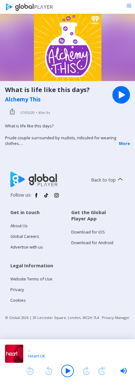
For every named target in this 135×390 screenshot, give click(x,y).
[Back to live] (102, 371)
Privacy (17, 289)
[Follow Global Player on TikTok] (46, 197)
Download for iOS (88, 232)
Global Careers (24, 236)
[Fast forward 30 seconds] (86, 371)
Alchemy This (22, 99)
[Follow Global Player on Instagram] (56, 197)
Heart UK (36, 356)
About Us (19, 225)
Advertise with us (26, 247)
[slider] (124, 371)
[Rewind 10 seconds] (48, 371)
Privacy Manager (116, 318)
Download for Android (92, 242)
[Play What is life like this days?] (121, 95)
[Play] (67, 371)
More (124, 143)
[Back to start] (30, 371)
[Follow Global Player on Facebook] (36, 197)
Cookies (18, 300)
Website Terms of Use (31, 279)
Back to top (103, 180)
